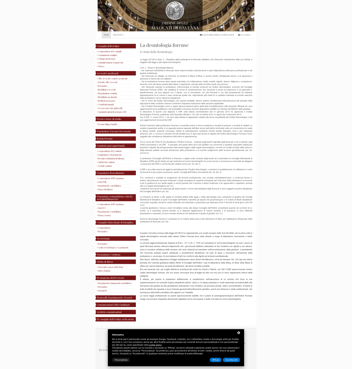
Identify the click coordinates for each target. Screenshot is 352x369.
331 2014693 (245, 34)
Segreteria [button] (118, 34)
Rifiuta (216, 360)
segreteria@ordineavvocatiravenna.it (218, 34)
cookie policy (155, 345)
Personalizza (121, 360)
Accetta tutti (231, 360)
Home (106, 34)
